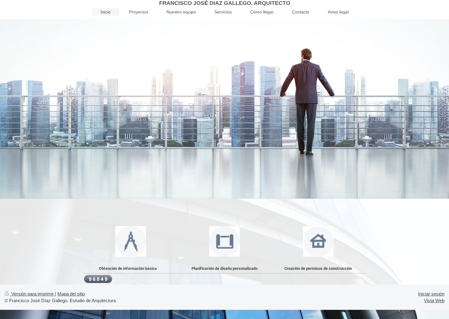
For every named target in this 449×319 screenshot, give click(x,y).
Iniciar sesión (431, 293)
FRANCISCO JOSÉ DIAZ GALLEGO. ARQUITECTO (224, 3)
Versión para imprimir (32, 293)
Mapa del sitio (71, 293)
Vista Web (434, 300)
